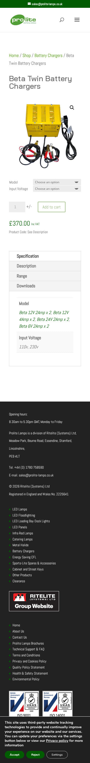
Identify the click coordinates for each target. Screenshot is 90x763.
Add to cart (51, 207)
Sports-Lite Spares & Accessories (34, 563)
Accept (14, 755)
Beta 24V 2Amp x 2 (53, 319)
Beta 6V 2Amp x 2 (34, 326)
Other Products (22, 575)
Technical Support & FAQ (28, 649)
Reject (35, 755)
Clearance (18, 581)
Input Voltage (18, 188)
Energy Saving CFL (24, 557)
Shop (26, 55)
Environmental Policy (26, 679)
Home (14, 55)
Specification (28, 256)
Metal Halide (20, 545)
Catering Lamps (22, 539)
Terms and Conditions (26, 655)
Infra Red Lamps (22, 533)
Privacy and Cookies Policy (29, 661)
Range (22, 276)
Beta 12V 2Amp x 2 (35, 312)
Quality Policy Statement (28, 667)
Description (26, 266)
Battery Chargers (48, 55)
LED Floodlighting (23, 515)
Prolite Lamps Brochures (28, 643)
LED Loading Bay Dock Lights (31, 521)
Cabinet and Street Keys (28, 569)
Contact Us (19, 637)
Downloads (26, 286)
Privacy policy (57, 740)
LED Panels (19, 527)
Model (13, 182)
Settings (57, 755)
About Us (18, 631)
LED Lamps (19, 509)
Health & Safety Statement (30, 673)
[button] (72, 107)
